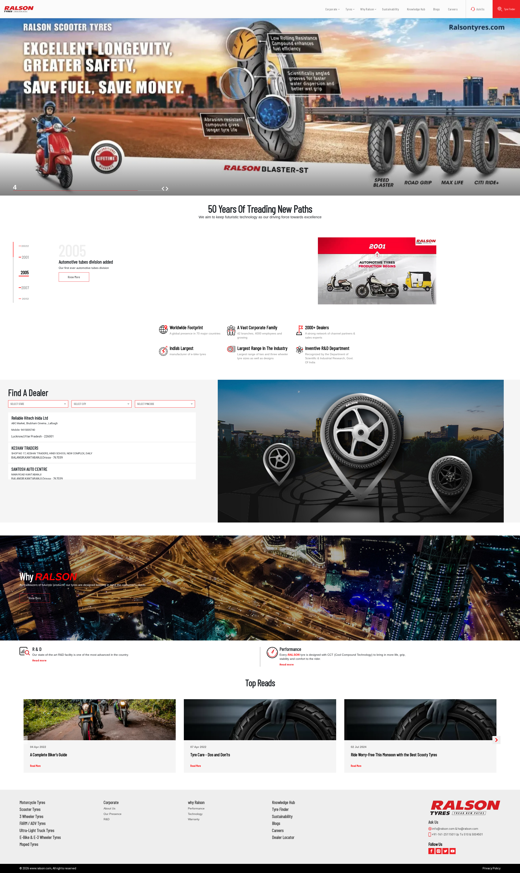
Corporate (111, 802)
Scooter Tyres (30, 809)
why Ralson (196, 802)
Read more (39, 660)
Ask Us (480, 9)
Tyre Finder (509, 9)
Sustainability (390, 9)
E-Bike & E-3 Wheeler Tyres (40, 837)
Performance (196, 808)
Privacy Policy (491, 868)
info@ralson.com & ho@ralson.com (455, 828)
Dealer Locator (283, 837)
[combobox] (38, 403)
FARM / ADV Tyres (33, 823)
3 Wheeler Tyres (31, 816)
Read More (35, 765)
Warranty (193, 819)
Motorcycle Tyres (32, 802)
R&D (106, 819)
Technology (195, 814)
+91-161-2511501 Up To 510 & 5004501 (457, 834)
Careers (453, 9)
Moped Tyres (29, 844)
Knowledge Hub (416, 9)
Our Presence (112, 814)
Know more (35, 598)
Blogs (436, 9)
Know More (74, 277)
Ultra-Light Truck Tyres (37, 830)
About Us (109, 808)
